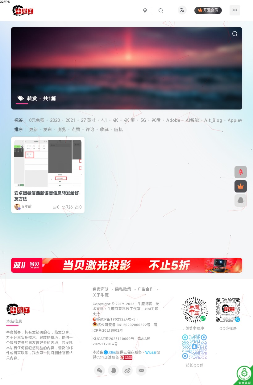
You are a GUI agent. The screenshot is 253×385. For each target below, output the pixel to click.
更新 (33, 129)
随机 (118, 129)
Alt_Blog (213, 120)
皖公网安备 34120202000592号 (124, 325)
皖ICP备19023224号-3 (116, 319)
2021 (70, 120)
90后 (156, 120)
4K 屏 (129, 120)
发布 (47, 129)
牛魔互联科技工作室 (124, 309)
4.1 (104, 120)
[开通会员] (240, 186)
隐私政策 (123, 289)
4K (115, 120)
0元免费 (36, 120)
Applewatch (240, 120)
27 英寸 (88, 120)
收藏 (104, 129)
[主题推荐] (240, 172)
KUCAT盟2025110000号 (113, 339)
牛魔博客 (145, 304)
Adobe (173, 120)
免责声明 (101, 289)
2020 (55, 120)
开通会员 (210, 10)
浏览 (61, 129)
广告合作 (146, 289)
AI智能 (192, 120)
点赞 (76, 129)
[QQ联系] (240, 200)
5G (143, 120)
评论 (90, 129)
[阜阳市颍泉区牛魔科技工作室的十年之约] (126, 357)
